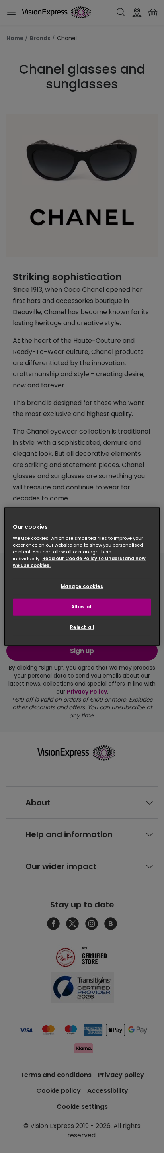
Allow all (82, 606)
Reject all (82, 627)
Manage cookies (82, 586)
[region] (82, 576)
